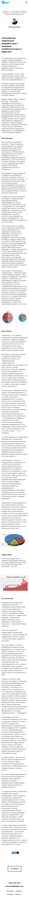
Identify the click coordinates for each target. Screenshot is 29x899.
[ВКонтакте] (15, 853)
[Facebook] (13, 853)
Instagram (10, 894)
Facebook (18, 891)
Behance (18, 894)
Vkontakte (10, 891)
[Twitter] (18, 853)
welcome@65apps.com (14, 886)
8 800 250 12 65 (14, 883)
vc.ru (10, 11)
